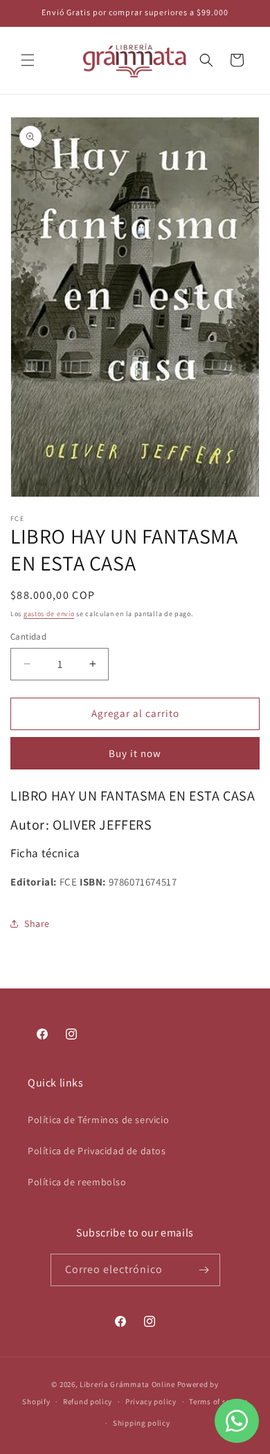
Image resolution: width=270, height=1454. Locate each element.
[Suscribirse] (204, 1270)
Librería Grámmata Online (127, 1384)
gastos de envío (49, 613)
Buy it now (135, 753)
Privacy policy (151, 1401)
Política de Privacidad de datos (97, 1151)
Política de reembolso (77, 1182)
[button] (27, 60)
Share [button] (37, 923)
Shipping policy (141, 1423)
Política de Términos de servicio (98, 1119)
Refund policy (87, 1401)
